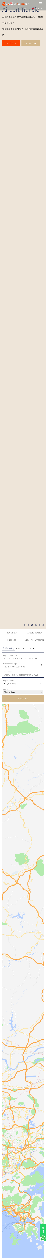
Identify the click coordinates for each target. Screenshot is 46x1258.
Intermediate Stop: (10, 663)
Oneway (8, 648)
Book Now (11, 43)
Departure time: (8, 680)
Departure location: (10, 655)
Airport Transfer (34, 632)
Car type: (6, 689)
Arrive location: (8, 672)
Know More (31, 43)
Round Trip (21, 648)
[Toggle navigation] (40, 3)
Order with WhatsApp (34, 639)
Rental (31, 648)
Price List (11, 639)
